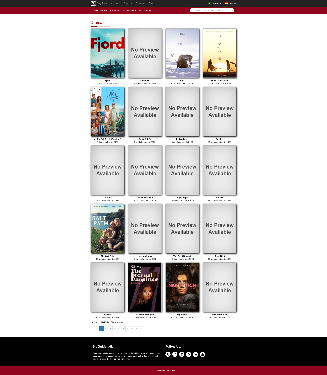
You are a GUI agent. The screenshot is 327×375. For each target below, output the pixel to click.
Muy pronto (115, 10)
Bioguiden (101, 3)
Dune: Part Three (219, 80)
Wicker (107, 314)
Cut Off (219, 197)
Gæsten (219, 139)
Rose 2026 (219, 256)
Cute (107, 197)
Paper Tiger (182, 197)
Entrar (151, 3)
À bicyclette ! (182, 139)
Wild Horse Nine (219, 314)
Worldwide (216, 3)
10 (137, 328)
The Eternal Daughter (145, 314)
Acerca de (115, 3)
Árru (182, 80)
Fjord (107, 80)
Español (232, 3)
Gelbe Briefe (145, 139)
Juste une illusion (144, 197)
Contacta (128, 3)
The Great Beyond (182, 256)
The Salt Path (107, 256)
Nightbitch (182, 314)
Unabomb (145, 80)
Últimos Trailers (100, 10)
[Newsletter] (202, 354)
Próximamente (129, 10)
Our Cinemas (145, 10)
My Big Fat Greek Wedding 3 (107, 139)
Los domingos (145, 256)
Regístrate (140, 3)
